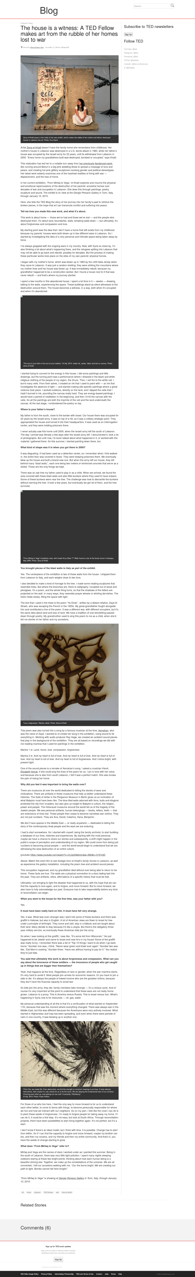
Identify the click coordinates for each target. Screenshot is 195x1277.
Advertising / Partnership (64, 1274)
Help (120, 1274)
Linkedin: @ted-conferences (136, 64)
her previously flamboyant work (95, 163)
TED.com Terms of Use (85, 1274)
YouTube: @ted (130, 49)
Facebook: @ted (131, 56)
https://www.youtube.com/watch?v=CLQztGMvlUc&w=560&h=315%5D (67, 854)
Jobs (107, 1274)
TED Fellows (48, 1192)
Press (113, 1274)
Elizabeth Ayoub (29, 771)
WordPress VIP (56, 1267)
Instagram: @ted (131, 52)
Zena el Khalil (34, 147)
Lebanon (37, 1192)
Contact (99, 1274)
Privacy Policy (46, 1274)
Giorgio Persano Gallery (71, 1178)
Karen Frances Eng (37, 47)
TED (26, 1247)
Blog (30, 9)
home (29, 1192)
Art (23, 1192)
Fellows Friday (27, 23)
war (57, 1192)
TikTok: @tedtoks (131, 60)
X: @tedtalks (129, 67)
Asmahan (103, 730)
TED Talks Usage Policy (29, 1274)
